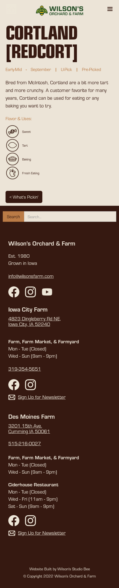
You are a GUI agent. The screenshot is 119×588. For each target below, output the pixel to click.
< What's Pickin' (23, 197)
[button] (110, 9)
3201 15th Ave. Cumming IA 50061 (29, 428)
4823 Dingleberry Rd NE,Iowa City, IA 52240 (34, 321)
